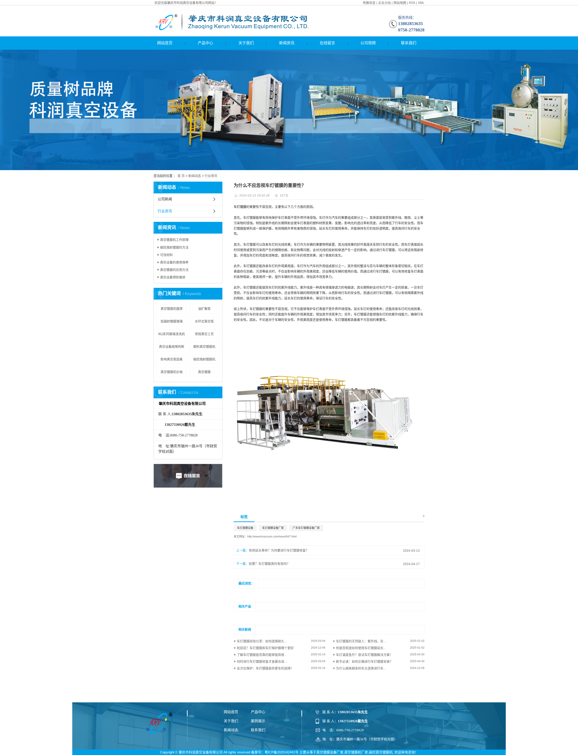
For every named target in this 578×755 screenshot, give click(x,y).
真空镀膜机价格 (172, 372)
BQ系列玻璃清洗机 (171, 334)
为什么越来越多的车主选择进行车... (361, 668)
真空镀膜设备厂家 (329, 752)
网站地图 (400, 3)
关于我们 (246, 43)
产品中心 (205, 43)
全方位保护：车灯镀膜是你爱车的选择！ (265, 668)
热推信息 (369, 3)
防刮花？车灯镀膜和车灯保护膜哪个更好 (265, 648)
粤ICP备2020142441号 (281, 752)
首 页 (181, 176)
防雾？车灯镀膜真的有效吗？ (269, 563)
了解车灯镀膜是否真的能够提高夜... (262, 655)
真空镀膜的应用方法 (174, 270)
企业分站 (384, 3)
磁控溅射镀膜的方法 (174, 247)
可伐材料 (166, 255)
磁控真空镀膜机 (381, 752)
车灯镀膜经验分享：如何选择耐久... (262, 641)
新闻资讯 (286, 43)
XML (421, 3)
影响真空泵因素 (172, 359)
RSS (412, 3)
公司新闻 (165, 199)
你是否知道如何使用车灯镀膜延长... (361, 648)
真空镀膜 (204, 372)
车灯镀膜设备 (245, 528)
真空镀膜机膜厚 (172, 308)
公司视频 (368, 43)
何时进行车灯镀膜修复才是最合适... (262, 661)
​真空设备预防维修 (172, 277)
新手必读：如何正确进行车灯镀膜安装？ (364, 661)
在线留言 (327, 43)
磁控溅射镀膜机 (204, 359)
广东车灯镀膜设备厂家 (306, 528)
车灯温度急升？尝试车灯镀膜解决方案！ (364, 655)
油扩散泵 (204, 308)
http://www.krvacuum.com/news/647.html (272, 536)
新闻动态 (194, 176)
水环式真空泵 (204, 321)
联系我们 (408, 43)
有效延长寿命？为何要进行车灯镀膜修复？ (279, 550)
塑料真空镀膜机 (204, 346)
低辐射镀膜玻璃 (172, 321)
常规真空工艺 (204, 334)
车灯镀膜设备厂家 (273, 528)
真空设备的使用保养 (174, 262)
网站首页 (164, 43)
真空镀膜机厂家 (356, 752)
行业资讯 (211, 176)
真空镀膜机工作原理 (174, 240)
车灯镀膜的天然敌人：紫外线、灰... (361, 641)
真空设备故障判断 (171, 346)
